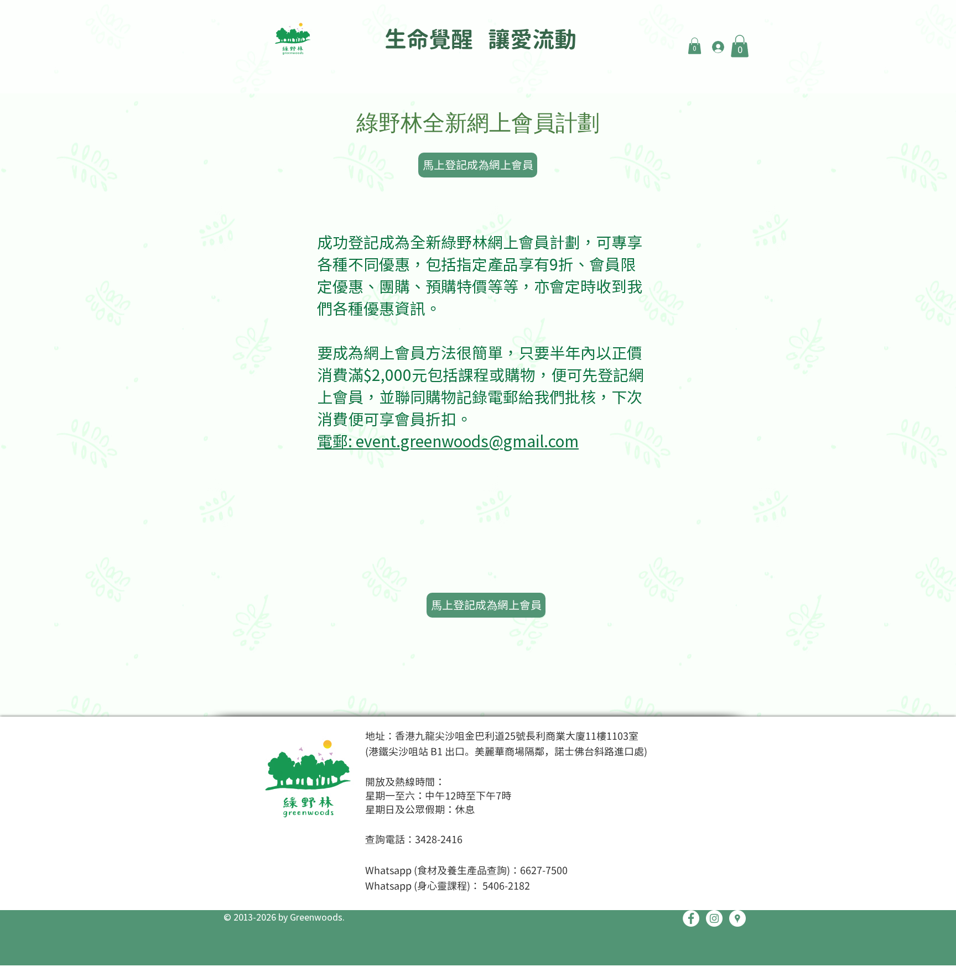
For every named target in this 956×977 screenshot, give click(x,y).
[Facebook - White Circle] (691, 918)
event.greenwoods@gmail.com (467, 441)
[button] (695, 46)
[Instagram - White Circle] (714, 918)
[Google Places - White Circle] (737, 918)
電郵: (336, 441)
